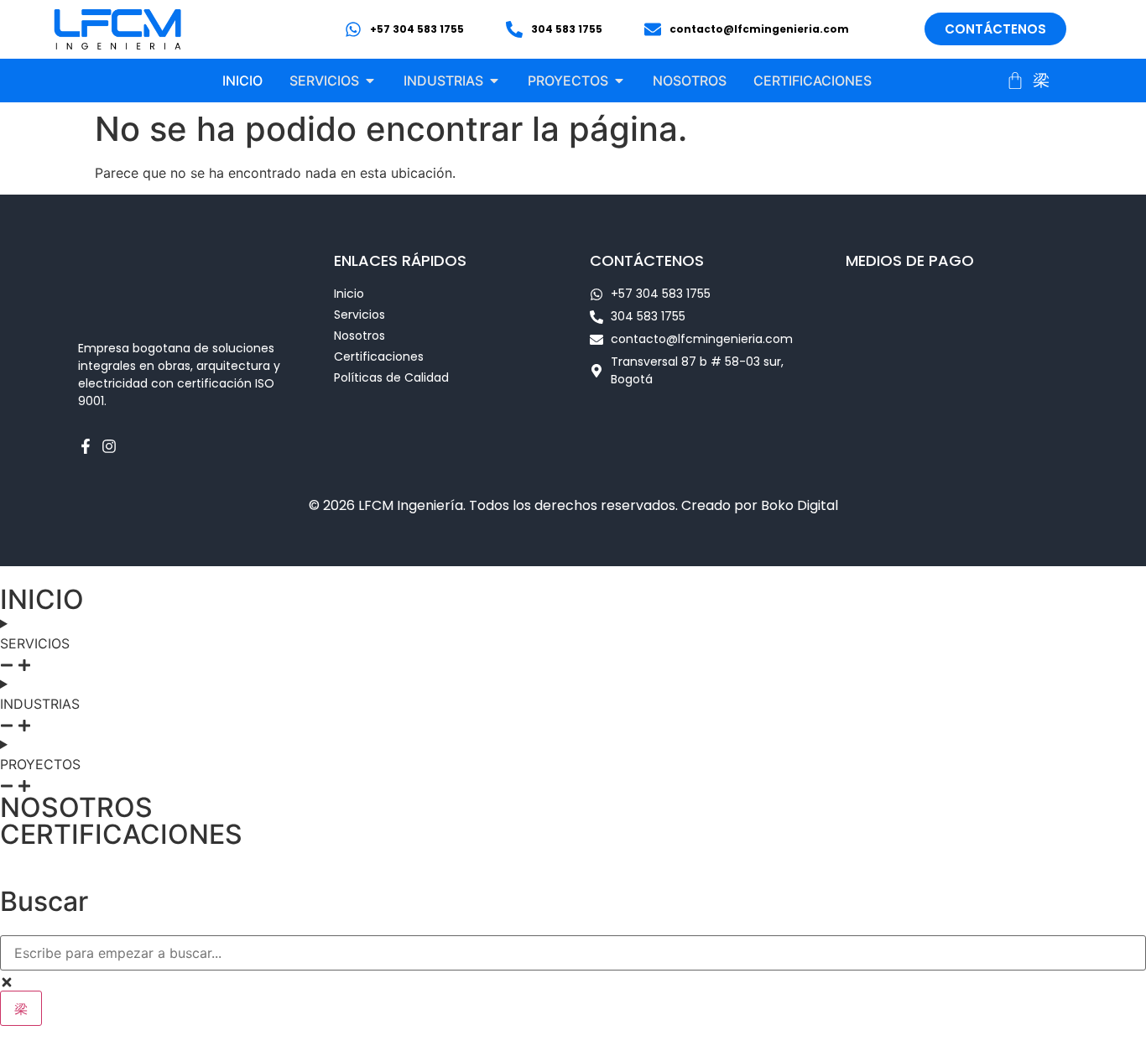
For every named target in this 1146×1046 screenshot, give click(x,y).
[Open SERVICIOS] (370, 80)
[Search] (21, 1008)
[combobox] (573, 953)
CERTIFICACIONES (121, 834)
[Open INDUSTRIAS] (494, 80)
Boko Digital (799, 505)
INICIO (42, 599)
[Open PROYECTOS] (619, 80)
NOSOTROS (76, 807)
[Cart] (1015, 80)
